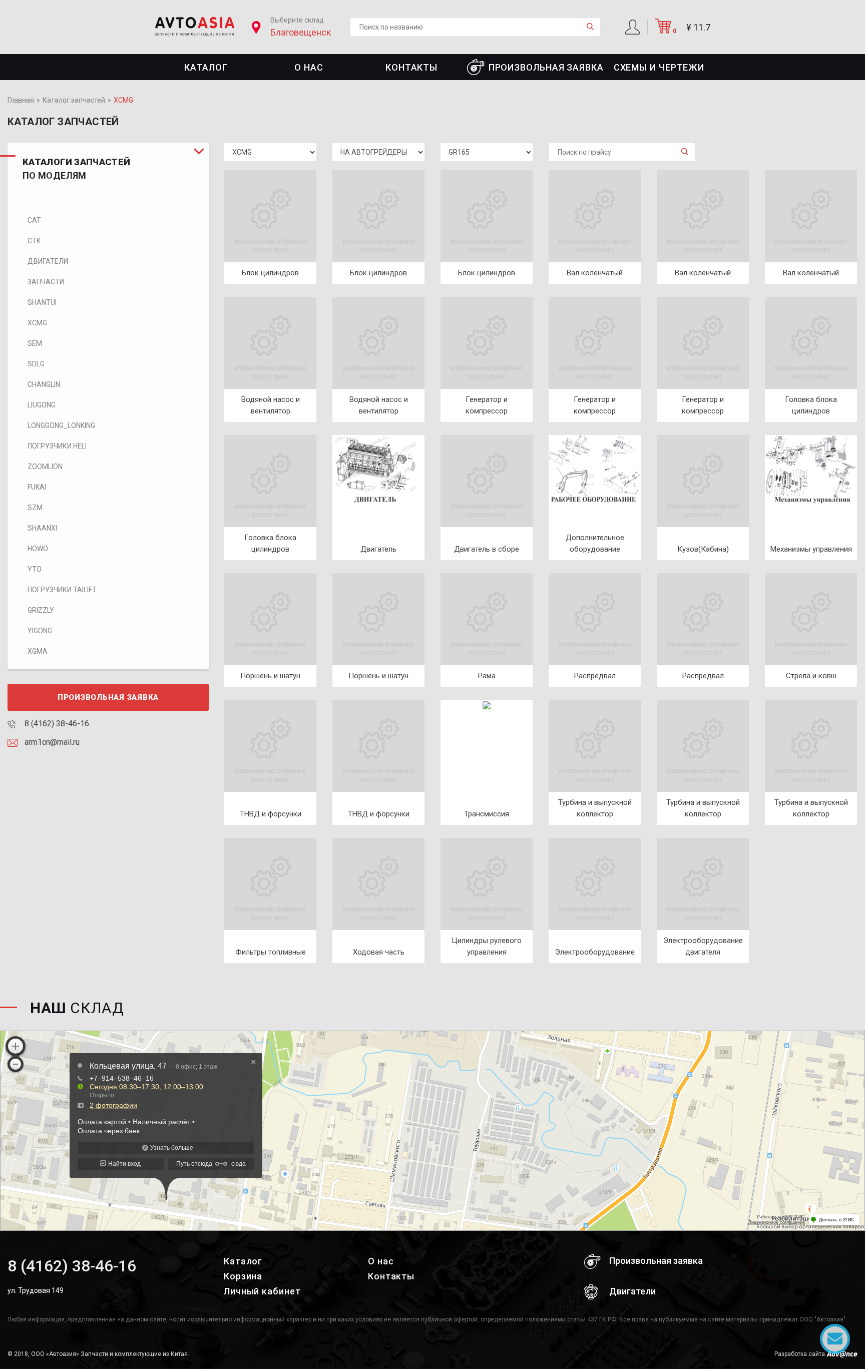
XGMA (38, 651)
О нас (308, 67)
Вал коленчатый (595, 272)
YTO (35, 569)
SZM (35, 508)
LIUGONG (42, 405)
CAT (34, 220)
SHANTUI (42, 302)
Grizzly (41, 610)
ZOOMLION (45, 467)
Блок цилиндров (270, 272)
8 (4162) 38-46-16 (56, 723)
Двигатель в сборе (486, 549)
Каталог (205, 67)
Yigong (40, 631)
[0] (663, 30)
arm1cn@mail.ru (51, 742)
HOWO (38, 549)
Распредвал (595, 675)
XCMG (37, 323)
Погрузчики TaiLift (62, 590)
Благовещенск (300, 32)
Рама (487, 675)
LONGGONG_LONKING (61, 425)
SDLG (36, 364)
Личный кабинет (262, 1291)
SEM (35, 343)
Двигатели (48, 261)
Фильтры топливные (270, 952)
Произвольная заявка (546, 67)
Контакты (411, 67)
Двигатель (378, 549)
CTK (34, 241)
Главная (21, 100)
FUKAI (37, 487)
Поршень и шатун (270, 675)
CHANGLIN (44, 384)
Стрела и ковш (811, 675)
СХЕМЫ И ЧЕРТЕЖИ (659, 67)
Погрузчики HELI (57, 446)
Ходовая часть (378, 952)
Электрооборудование (595, 952)
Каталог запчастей (74, 100)
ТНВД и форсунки (270, 813)
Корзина (243, 1276)
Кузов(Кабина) (703, 549)
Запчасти (46, 282)
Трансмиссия (486, 813)
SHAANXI (42, 528)
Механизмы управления (811, 549)
